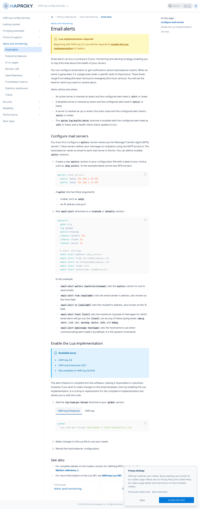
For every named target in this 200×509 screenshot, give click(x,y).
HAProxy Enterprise (69, 410)
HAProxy (89, 410)
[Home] (52, 17)
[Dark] (196, 6)
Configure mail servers (172, 22)
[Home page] (18, 6)
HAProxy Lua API (111, 475)
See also (165, 31)
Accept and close (176, 500)
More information (159, 492)
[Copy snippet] (145, 174)
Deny (142, 500)
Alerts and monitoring (89, 17)
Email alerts (106, 17)
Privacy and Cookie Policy (139, 492)
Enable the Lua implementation (176, 27)
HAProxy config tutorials (66, 17)
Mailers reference (66, 470)
